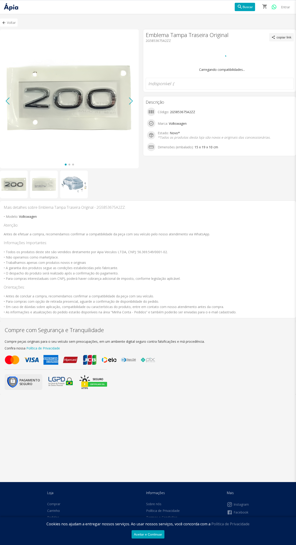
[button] (9, 23)
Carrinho (53, 510)
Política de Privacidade (230, 523)
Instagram (241, 504)
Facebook (241, 512)
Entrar (285, 7)
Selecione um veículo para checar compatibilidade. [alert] (146, 25)
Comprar (53, 504)
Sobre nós (153, 504)
